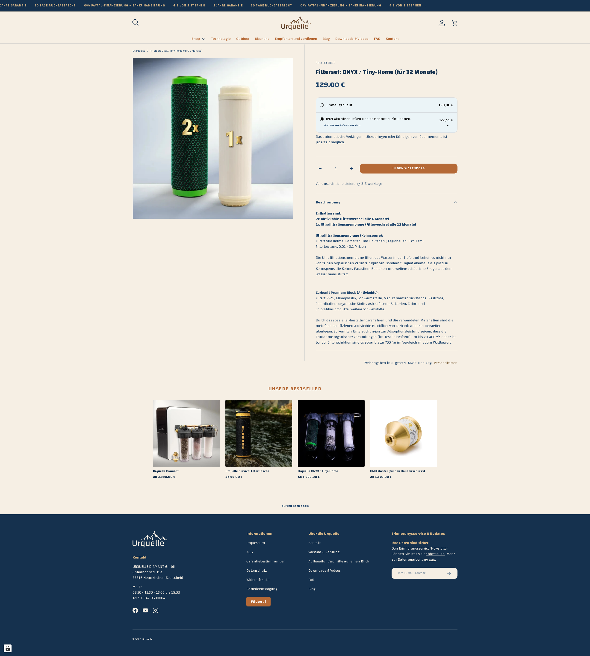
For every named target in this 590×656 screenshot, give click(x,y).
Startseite (139, 50)
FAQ (377, 38)
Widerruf (258, 601)
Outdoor (242, 38)
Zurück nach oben (295, 506)
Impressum (255, 542)
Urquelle (147, 639)
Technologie (221, 38)
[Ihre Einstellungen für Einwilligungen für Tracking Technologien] (8, 648)
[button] (455, 23)
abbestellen (435, 553)
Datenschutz (256, 570)
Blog (326, 38)
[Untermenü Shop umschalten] (203, 39)
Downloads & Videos (352, 38)
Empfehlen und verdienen (296, 38)
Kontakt (392, 38)
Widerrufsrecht (258, 579)
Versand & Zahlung (323, 552)
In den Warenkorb (408, 168)
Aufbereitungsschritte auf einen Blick (338, 561)
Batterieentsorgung (261, 588)
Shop (196, 38)
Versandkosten (445, 362)
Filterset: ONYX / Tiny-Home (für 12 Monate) (176, 50)
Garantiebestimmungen (266, 561)
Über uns (262, 38)
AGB (249, 552)
